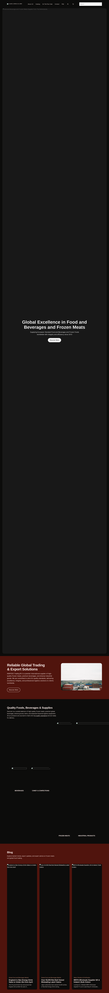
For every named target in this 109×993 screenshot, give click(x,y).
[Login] (67, 4)
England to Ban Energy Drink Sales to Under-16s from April (21, 981)
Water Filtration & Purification (82, 977)
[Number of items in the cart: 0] (73, 4)
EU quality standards (40, 715)
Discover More (54, 340)
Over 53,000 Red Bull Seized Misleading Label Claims (52, 981)
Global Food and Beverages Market (19, 977)
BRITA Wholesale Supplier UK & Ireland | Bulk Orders (87, 981)
